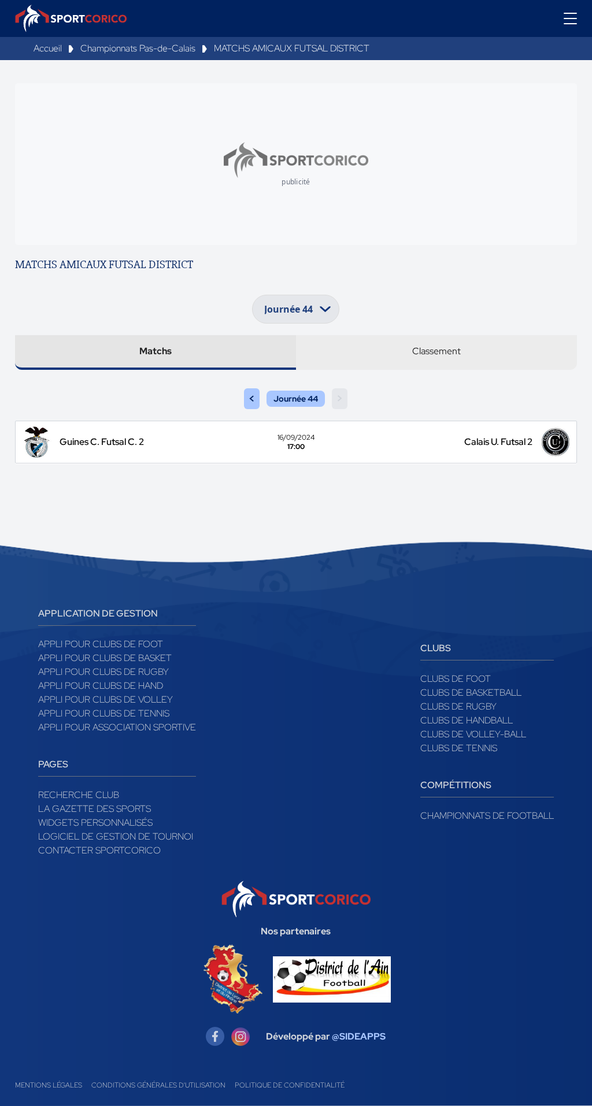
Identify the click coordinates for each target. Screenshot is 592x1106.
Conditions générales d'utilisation (158, 1085)
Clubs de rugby (458, 706)
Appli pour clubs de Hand (100, 686)
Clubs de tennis (458, 748)
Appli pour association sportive (117, 727)
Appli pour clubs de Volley (105, 699)
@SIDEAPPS (359, 1036)
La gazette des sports (94, 809)
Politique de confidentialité (290, 1085)
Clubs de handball (466, 720)
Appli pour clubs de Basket (105, 658)
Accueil (48, 48)
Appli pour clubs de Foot (100, 644)
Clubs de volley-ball (473, 734)
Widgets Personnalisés (95, 822)
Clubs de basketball (470, 692)
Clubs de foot (455, 679)
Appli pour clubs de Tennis (103, 713)
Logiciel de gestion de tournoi (115, 836)
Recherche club (78, 795)
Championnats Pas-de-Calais (137, 48)
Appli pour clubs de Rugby (103, 672)
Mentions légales (48, 1085)
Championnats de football (487, 816)
